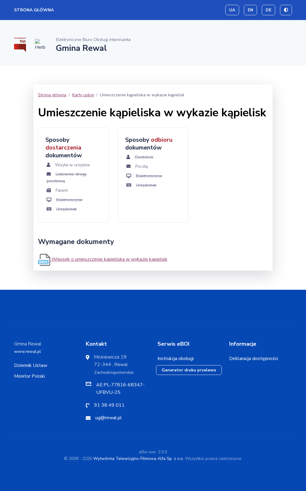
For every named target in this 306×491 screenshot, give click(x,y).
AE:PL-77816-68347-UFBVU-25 (120, 389)
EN (250, 10)
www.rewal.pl (27, 351)
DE (268, 10)
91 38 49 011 (109, 405)
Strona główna (34, 10)
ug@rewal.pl (108, 417)
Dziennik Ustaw (30, 365)
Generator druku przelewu (189, 370)
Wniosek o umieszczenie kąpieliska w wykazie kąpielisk (108, 259)
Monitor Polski (29, 376)
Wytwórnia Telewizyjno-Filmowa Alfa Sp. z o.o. (138, 458)
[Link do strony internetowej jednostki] (41, 44)
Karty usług (83, 95)
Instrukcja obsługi (175, 358)
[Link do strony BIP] (20, 44)
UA (232, 10)
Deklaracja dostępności (253, 358)
